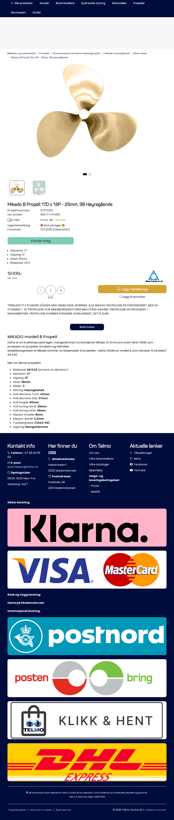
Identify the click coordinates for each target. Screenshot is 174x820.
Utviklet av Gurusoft (156, 809)
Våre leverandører (101, 459)
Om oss (94, 453)
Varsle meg (41, 240)
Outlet (36, 12)
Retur (137, 459)
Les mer (60, 220)
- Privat (94, 486)
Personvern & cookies (41, 809)
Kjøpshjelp (96, 470)
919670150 (99, 796)
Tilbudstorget (142, 453)
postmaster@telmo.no (22, 467)
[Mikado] (154, 276)
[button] (85, 174)
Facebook (140, 464)
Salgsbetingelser (17, 809)
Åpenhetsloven (63, 809)
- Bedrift (94, 492)
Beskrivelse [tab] (87, 327)
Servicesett (18, 12)
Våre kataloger (99, 464)
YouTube (139, 470)
